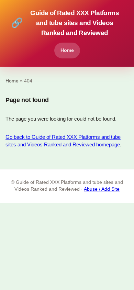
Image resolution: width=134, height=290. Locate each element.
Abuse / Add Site (102, 189)
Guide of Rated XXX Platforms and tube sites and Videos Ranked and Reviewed (65, 22)
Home (67, 50)
